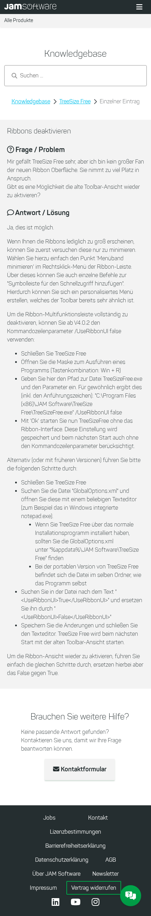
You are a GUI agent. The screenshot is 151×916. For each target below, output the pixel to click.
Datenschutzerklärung (61, 859)
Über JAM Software (56, 873)
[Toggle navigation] (139, 7)
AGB (110, 859)
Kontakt (98, 817)
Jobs (49, 817)
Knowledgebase (31, 101)
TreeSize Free (75, 101)
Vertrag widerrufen (93, 887)
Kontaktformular (82, 769)
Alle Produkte (18, 20)
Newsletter (105, 873)
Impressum (43, 887)
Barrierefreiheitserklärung (75, 845)
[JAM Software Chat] (130, 895)
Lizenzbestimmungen (75, 831)
